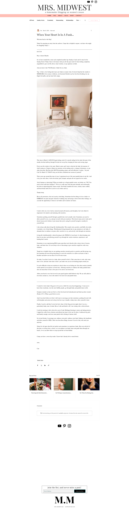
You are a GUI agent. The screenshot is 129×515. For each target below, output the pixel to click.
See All (98, 375)
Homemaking (59, 20)
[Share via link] (48, 365)
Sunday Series (40, 20)
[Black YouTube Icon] (88, 1)
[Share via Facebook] (37, 365)
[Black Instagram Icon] (95, 1)
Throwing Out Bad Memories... (39, 393)
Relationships (69, 20)
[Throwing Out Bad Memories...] (40, 384)
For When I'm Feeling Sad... (87, 393)
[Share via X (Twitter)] (41, 365)
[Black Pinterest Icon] (92, 1)
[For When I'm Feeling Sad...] (89, 384)
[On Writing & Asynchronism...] (64, 384)
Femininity (50, 20)
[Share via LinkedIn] (45, 365)
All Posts (31, 20)
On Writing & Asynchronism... (63, 393)
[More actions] (91, 30)
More (77, 20)
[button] (85, 20)
